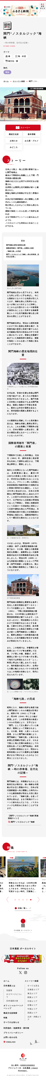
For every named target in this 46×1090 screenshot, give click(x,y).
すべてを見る (33, 986)
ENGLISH (10, 1042)
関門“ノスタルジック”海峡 (23, 822)
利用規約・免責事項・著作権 (16, 1028)
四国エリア (32, 1013)
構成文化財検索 (10, 1013)
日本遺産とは (9, 986)
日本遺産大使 (12, 1001)
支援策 (9, 990)
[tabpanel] (23, 104)
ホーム (6, 981)
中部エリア (32, 1001)
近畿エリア (32, 1005)
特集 (5, 1018)
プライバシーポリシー (13, 1033)
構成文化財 (14, 134)
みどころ (14, 147)
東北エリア (32, 993)
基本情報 (32, 134)
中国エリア (32, 1009)
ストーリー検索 (32, 981)
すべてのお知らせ (11, 1022)
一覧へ (22, 908)
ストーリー (25, 128)
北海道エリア (33, 989)
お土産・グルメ (32, 141)
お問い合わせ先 (10, 1037)
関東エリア (32, 997)
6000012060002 (27, 1065)
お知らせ (14, 141)
